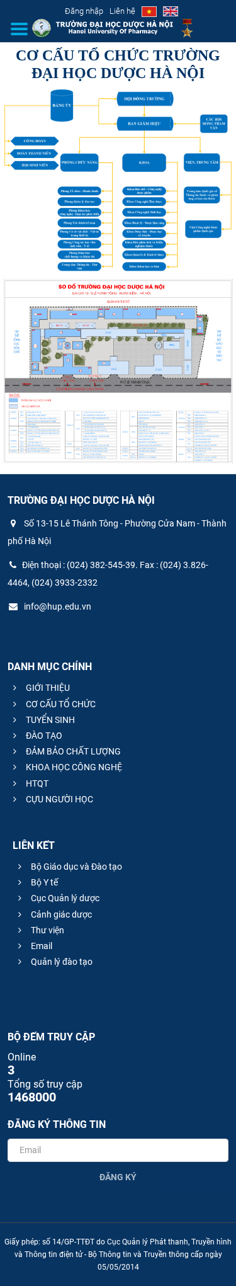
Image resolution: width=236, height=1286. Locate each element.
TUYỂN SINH (49, 720)
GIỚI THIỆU (47, 688)
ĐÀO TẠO (43, 736)
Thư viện (46, 930)
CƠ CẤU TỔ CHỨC (60, 704)
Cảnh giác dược (60, 914)
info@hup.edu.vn (56, 606)
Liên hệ (122, 11)
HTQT (36, 783)
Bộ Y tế (43, 882)
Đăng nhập (84, 11)
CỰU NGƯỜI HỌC (58, 799)
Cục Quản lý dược (64, 898)
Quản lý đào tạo (61, 962)
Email (40, 946)
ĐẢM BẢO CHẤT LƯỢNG (72, 751)
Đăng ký (118, 1177)
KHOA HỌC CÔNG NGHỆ (73, 767)
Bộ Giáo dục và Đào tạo (75, 867)
